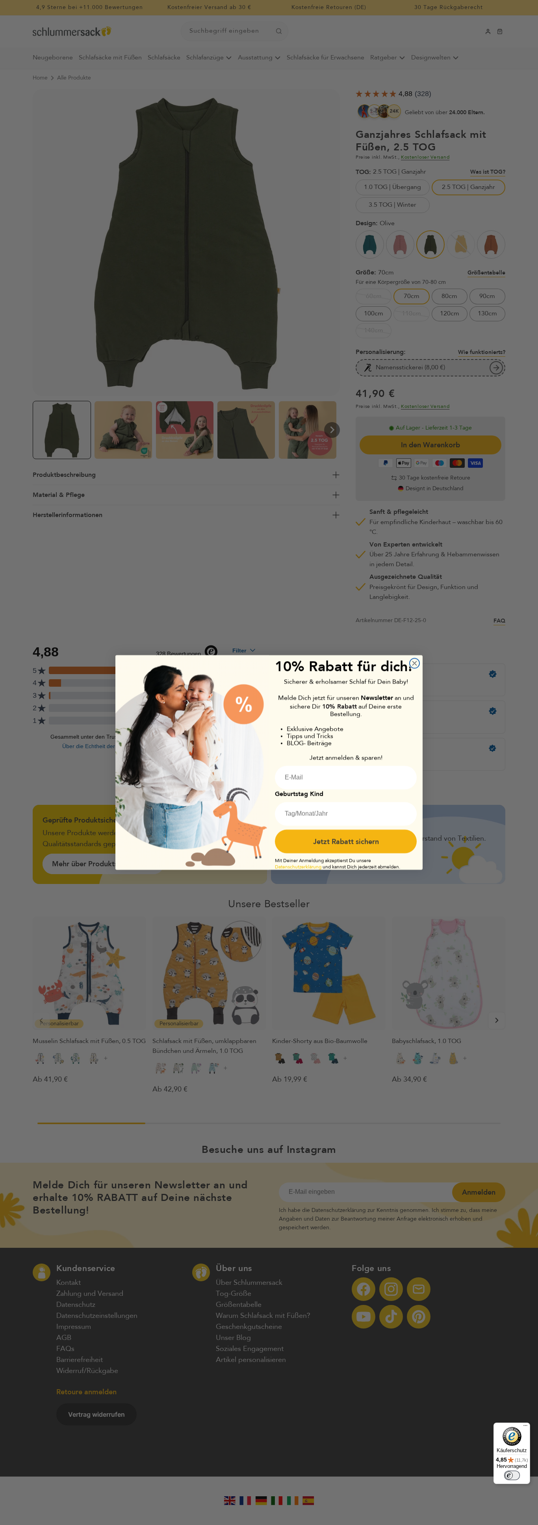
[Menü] (525, 1427)
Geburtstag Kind (299, 793)
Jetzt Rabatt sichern (346, 841)
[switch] (512, 1475)
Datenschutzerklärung (298, 867)
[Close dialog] (414, 663)
